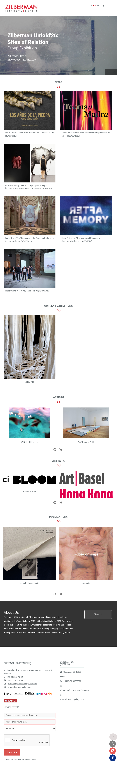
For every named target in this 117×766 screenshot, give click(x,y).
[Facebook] (112, 757)
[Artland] (112, 743)
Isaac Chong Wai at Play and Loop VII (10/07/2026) (27, 291)
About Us (98, 621)
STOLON (29, 382)
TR (91, 6)
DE (98, 6)
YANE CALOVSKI (56, 442)
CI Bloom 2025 (104, 491)
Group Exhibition (22, 48)
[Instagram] (112, 750)
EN (94, 6)
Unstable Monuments (104, 589)
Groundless (48, 589)
